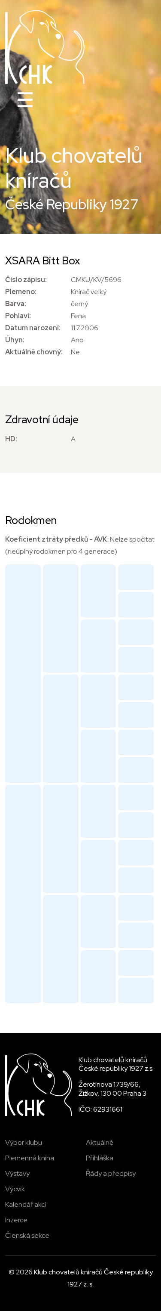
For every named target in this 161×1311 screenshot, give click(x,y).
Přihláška (99, 1157)
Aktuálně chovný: (34, 351)
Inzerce (16, 1219)
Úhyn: (14, 339)
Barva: (15, 303)
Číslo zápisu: (26, 279)
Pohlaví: (18, 315)
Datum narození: (33, 327)
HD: (11, 438)
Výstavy (17, 1173)
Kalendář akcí (25, 1204)
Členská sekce (27, 1235)
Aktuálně (99, 1142)
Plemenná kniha (29, 1157)
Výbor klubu (23, 1142)
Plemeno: (20, 291)
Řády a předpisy (111, 1173)
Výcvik (15, 1188)
